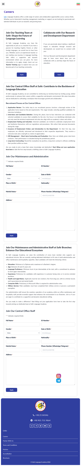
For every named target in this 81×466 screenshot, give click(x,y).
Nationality (45, 183)
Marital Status (11, 191)
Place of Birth (11, 183)
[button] (3, 4)
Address (9, 200)
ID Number (45, 166)
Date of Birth (46, 174)
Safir (5, 17)
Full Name (10, 166)
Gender (9, 174)
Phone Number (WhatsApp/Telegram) (55, 191)
